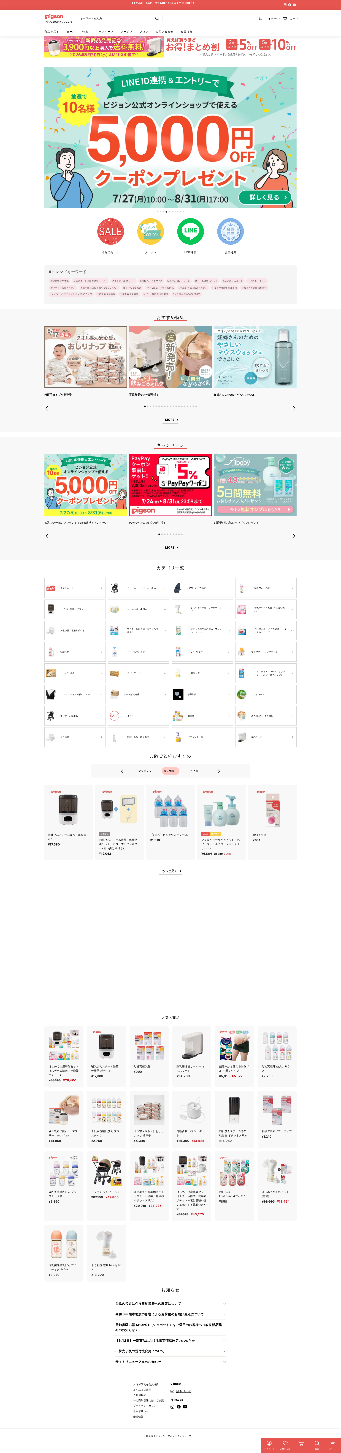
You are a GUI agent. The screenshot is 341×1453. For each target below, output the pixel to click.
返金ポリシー (140, 1411)
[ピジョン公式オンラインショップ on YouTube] (185, 1407)
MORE (169, 420)
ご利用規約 (139, 1395)
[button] (145, 406)
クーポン (126, 31)
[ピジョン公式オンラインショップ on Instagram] (172, 1407)
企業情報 (138, 1416)
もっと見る (169, 871)
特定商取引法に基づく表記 (148, 1400)
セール (70, 31)
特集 (85, 31)
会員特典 (187, 31)
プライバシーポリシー (146, 1405)
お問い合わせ (165, 31)
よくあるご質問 (142, 1389)
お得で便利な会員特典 (146, 1384)
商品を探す (51, 31)
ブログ (144, 31)
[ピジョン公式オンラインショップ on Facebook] (179, 1407)
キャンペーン (104, 31)
